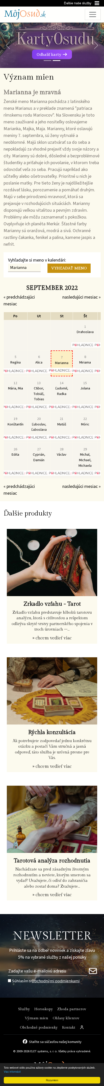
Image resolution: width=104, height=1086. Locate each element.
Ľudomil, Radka (61, 388)
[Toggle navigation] (93, 14)
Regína (15, 359)
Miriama (85, 359)
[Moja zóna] (82, 1028)
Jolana (85, 385)
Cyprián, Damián (39, 455)
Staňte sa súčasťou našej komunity (55, 1041)
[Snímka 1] (47, 60)
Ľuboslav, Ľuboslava (39, 424)
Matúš (61, 421)
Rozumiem (52, 1080)
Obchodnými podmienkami (56, 981)
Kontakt (68, 1027)
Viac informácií (12, 1071)
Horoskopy (43, 1009)
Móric (85, 421)
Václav (61, 452)
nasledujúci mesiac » (81, 297)
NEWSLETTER (52, 936)
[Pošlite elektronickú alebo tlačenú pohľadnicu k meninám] (85, 345)
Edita (15, 452)
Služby (24, 1009)
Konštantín (15, 421)
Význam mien (36, 1018)
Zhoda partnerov (71, 1009)
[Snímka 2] (56, 60)
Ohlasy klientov (66, 1018)
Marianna (61, 360)
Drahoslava (85, 329)
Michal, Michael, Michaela (85, 457)
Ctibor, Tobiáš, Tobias (38, 391)
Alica (38, 359)
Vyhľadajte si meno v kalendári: (37, 260)
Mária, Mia (15, 385)
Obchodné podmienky (39, 1027)
